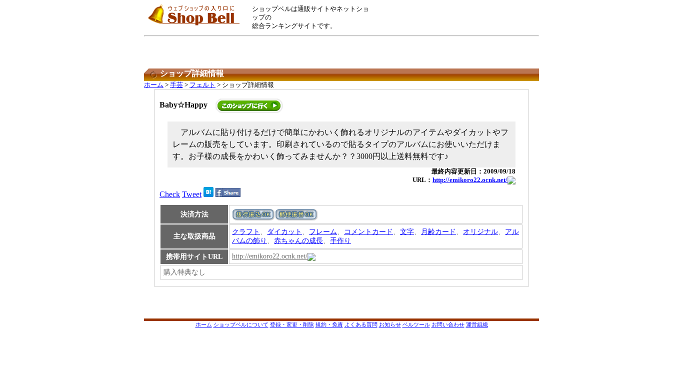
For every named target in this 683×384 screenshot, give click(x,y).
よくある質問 (361, 325)
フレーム (323, 232)
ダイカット (284, 232)
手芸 (176, 85)
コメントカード (368, 232)
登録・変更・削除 (292, 325)
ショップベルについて (241, 325)
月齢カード (438, 232)
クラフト (246, 232)
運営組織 (477, 325)
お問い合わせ (448, 325)
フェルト (203, 85)
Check (170, 194)
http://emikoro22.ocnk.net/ (470, 180)
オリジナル (480, 232)
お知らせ (390, 325)
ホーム (154, 85)
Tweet (192, 194)
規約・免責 (329, 325)
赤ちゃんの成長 (298, 240)
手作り (340, 240)
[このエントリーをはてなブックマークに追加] (209, 194)
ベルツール (416, 325)
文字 (407, 232)
